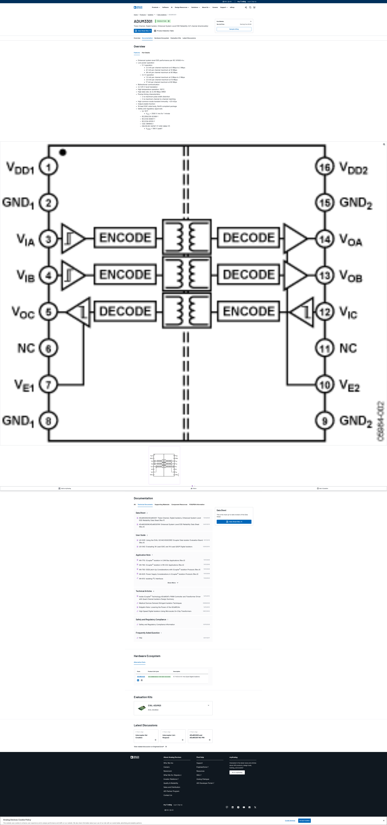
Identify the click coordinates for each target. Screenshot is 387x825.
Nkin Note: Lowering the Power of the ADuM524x (159, 607)
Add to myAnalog (66, 488)
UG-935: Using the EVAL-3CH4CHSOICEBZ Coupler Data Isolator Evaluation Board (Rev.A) (171, 541)
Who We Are (168, 763)
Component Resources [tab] (179, 504)
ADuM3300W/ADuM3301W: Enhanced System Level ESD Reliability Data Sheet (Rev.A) (169, 525)
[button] (154, 14)
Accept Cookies (304, 820)
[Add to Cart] (138, 680)
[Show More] (173, 583)
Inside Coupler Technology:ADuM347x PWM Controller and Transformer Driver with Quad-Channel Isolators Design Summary (170, 597)
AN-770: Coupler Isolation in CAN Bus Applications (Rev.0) (162, 560)
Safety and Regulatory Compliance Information (157, 624)
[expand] (208, 705)
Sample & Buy (234, 29)
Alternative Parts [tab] (139, 662)
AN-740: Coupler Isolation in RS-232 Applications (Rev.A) (161, 565)
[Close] (384, 820)
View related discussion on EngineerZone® (149, 746)
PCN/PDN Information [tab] (196, 504)
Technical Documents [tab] (145, 504)
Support (200, 763)
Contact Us (168, 795)
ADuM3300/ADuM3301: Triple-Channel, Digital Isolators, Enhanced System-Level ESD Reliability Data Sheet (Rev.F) (170, 519)
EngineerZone (202, 767)
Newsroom (168, 771)
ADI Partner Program (171, 791)
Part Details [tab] (146, 52)
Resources (200, 771)
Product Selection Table (165, 31)
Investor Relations (170, 779)
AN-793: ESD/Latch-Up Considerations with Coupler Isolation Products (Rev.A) (169, 569)
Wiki (198, 775)
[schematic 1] (164, 465)
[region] (193, 821)
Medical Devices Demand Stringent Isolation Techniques (160, 603)
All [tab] (135, 504)
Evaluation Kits (176, 38)
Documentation (147, 38)
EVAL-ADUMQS (154, 705)
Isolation (150, 15)
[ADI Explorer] (246, 7)
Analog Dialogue (203, 779)
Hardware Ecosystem (161, 38)
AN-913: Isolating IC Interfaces (151, 578)
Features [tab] (137, 52)
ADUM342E (141, 676)
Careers (167, 767)
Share (194, 488)
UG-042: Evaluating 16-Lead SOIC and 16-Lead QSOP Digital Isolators (165, 547)
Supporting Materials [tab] (162, 504)
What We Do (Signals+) (172, 775)
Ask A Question (323, 488)
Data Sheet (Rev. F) (144, 31)
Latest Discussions (189, 38)
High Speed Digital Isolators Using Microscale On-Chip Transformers (165, 611)
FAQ (140, 638)
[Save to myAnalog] (142, 680)
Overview (137, 38)
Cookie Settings (290, 820)
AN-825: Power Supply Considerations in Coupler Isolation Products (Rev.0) (168, 574)
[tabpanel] (173, 95)
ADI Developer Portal (205, 783)
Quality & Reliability (171, 783)
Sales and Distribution (172, 787)
